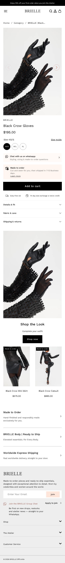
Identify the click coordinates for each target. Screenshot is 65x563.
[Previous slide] (8, 67)
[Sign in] (55, 11)
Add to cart (32, 186)
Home (6, 23)
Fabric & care (9, 213)
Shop (5, 522)
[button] (59, 11)
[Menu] (5, 11)
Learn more (15, 176)
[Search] (50, 11)
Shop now (32, 339)
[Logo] (32, 11)
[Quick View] (26, 382)
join (53, 494)
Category (19, 23)
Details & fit (9, 204)
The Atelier (8, 533)
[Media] (32, 71)
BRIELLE (8, 120)
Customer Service (11, 544)
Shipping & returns (12, 221)
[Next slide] (56, 67)
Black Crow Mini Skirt (17, 391)
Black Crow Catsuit (48, 391)
